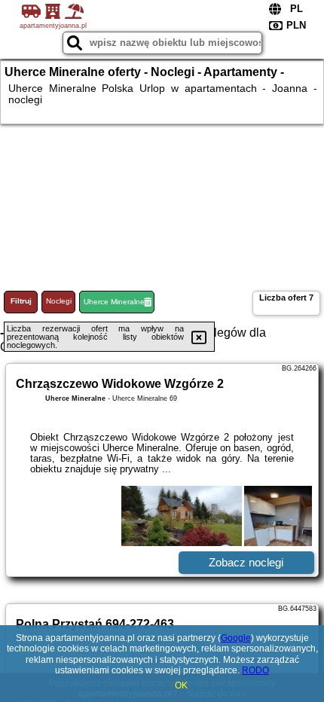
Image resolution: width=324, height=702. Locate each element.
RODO (255, 670)
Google (236, 638)
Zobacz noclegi (246, 562)
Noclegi (59, 301)
